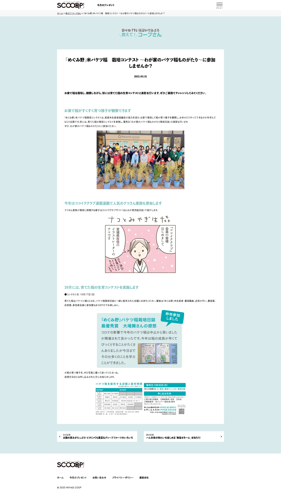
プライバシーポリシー (122, 477)
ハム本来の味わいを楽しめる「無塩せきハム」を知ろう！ (173, 436)
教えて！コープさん (73, 13)
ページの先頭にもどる (268, 475)
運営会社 (144, 477)
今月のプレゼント (105, 5)
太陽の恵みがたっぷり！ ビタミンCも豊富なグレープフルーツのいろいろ (98, 436)
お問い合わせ (99, 477)
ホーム (60, 13)
